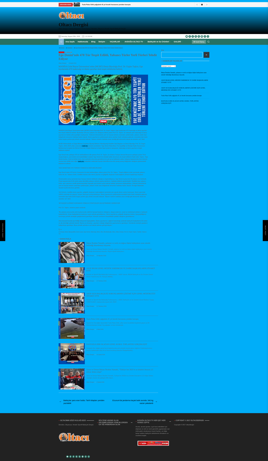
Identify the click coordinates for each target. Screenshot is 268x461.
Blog (93, 42)
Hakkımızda (83, 42)
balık (66, 232)
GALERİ (177, 42)
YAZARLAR (115, 42)
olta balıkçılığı (107, 232)
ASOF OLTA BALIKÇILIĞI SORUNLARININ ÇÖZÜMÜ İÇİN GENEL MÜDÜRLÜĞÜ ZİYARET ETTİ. (183, 89)
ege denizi (87, 232)
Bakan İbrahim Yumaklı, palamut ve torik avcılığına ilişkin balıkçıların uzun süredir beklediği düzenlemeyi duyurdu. (183, 74)
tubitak (139, 232)
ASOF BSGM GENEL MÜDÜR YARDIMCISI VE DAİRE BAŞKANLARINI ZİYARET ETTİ (184, 81)
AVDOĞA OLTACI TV (134, 42)
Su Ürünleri (68, 52)
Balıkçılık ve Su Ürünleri (158, 42)
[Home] (61, 42)
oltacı (113, 232)
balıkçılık (81, 161)
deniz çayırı (79, 232)
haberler (61, 52)
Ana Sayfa (70, 42)
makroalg (93, 232)
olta (101, 232)
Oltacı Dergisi (73, 24)
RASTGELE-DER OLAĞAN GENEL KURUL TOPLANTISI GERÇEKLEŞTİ (116, 344)
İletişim (102, 42)
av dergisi (61, 232)
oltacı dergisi (120, 232)
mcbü (98, 232)
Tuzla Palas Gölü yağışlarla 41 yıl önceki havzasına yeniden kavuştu (112, 319)
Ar (206, 55)
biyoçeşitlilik (72, 232)
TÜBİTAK (85, 146)
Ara (162, 50)
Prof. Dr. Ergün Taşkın (130, 232)
